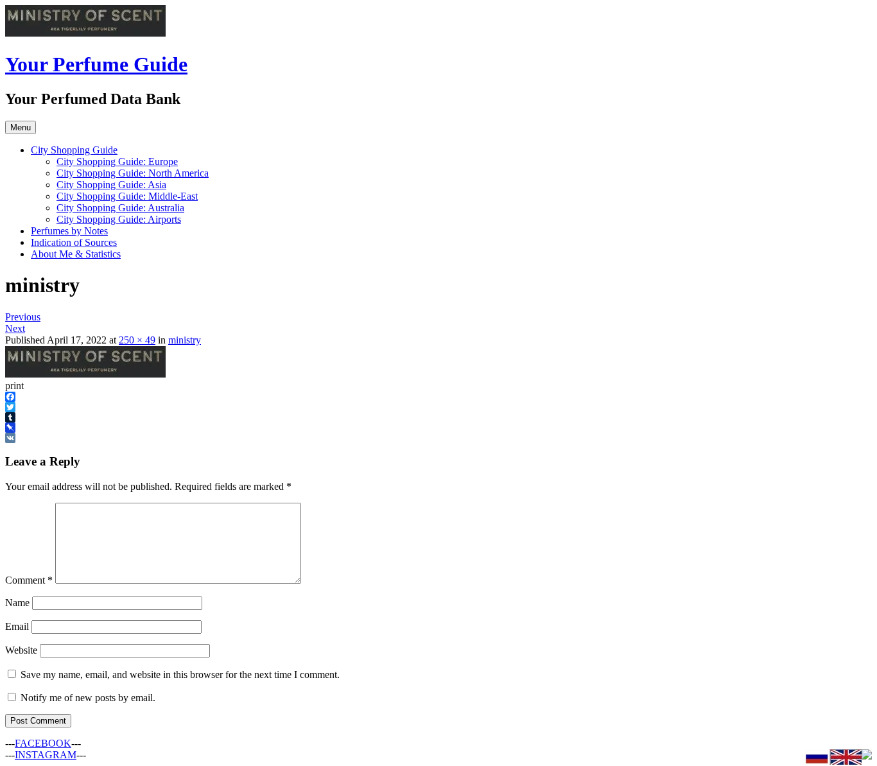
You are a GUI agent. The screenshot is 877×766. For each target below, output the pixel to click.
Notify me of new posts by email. (88, 697)
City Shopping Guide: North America (132, 173)
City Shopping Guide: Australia (120, 207)
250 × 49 (137, 340)
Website (21, 650)
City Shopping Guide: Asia (111, 184)
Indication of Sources (74, 242)
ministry (184, 340)
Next (15, 328)
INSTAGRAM (45, 754)
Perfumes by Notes (69, 230)
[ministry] (85, 374)
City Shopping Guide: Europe (117, 161)
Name (17, 602)
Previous (22, 316)
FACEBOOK (43, 743)
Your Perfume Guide (96, 64)
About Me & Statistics (76, 253)
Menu (20, 127)
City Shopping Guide (74, 149)
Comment (29, 580)
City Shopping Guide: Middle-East (127, 196)
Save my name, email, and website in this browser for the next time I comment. (180, 674)
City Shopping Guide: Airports (118, 219)
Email (17, 626)
